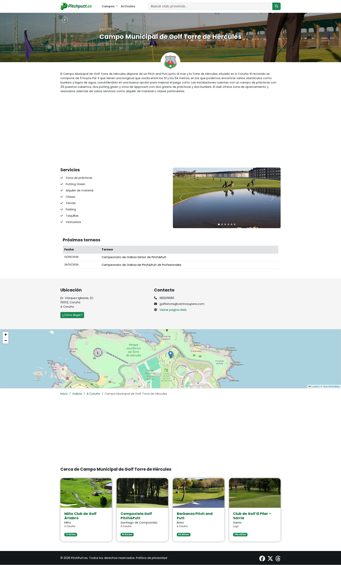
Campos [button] (108, 6)
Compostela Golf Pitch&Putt (136, 515)
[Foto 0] (219, 224)
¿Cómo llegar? (72, 315)
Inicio (64, 394)
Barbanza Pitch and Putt (195, 515)
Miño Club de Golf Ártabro (80, 515)
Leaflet (315, 386)
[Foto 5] (234, 224)
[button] (170, 355)
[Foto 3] (228, 224)
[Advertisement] (170, 130)
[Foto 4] (231, 224)
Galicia (77, 394)
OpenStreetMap (331, 386)
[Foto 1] (222, 224)
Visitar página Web (173, 310)
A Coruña (93, 394)
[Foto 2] (225, 224)
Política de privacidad (151, 558)
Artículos (128, 6)
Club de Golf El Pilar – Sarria (252, 515)
